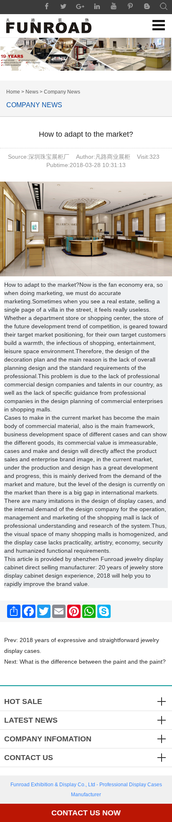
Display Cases (145, 785)
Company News (62, 92)
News (31, 92)
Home (13, 92)
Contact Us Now (86, 813)
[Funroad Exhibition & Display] (48, 25)
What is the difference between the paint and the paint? (93, 661)
